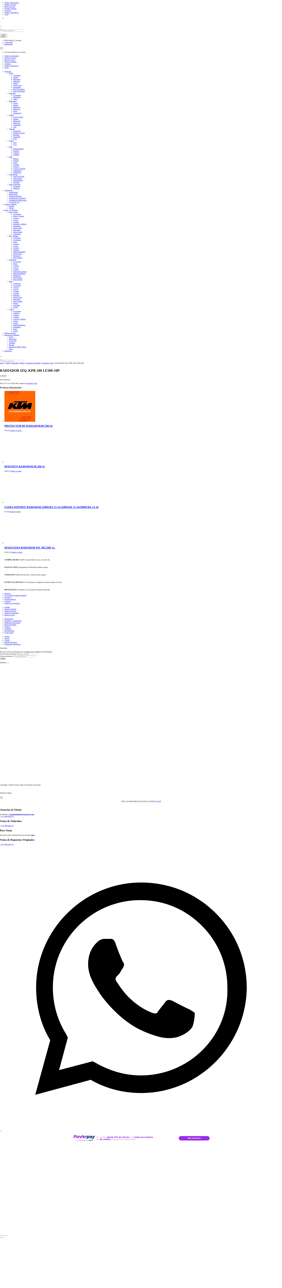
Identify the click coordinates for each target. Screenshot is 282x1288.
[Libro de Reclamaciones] (56, 781)
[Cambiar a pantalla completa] (3, 1235)
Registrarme (8, 44)
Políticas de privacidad (12, 623)
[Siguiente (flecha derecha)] (3, 1237)
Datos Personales (10, 625)
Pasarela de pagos (10, 642)
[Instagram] (9, 662)
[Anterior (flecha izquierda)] (1, 1237)
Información (8, 619)
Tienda (7, 363)
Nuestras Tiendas (10, 9)
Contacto (7, 11)
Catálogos (7, 629)
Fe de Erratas (9, 633)
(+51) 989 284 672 (7, 816)
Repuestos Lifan (47, 363)
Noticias (7, 627)
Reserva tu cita (9, 7)
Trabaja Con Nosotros (12, 603)
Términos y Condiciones (12, 621)
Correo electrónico (7, 656)
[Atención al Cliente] (141, 1128)
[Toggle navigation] (1, 26)
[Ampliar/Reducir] (1, 1235)
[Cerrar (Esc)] (7, 1235)
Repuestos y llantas (18, 363)
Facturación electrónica (12, 644)
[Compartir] (5, 1235)
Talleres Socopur (10, 5)
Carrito (7, 640)
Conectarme (8, 42)
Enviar (3, 658)
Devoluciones (9, 631)
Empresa (7, 593)
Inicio (2, 363)
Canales (7, 607)
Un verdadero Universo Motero (15, 595)
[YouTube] (8, 662)
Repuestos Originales (33, 363)
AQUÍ (159, 801)
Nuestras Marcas (10, 599)
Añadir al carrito (15, 430)
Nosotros (7, 597)
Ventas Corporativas (11, 13)
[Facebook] (7, 662)
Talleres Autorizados (11, 3)
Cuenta (6, 636)
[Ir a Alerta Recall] (7, 21)
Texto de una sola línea (8, 654)
